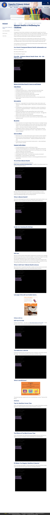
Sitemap (23, 514)
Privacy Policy (29, 514)
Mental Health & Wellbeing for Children (33, 23)
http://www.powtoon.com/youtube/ (36, 322)
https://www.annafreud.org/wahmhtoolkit (23, 164)
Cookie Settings (17, 69)
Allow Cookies (17, 67)
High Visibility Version (40, 513)
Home (15, 23)
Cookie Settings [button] (35, 514)
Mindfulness (16, 400)
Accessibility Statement (16, 514)
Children (20, 23)
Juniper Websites (31, 513)
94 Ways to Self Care (18, 318)
